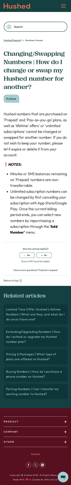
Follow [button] (11, 98)
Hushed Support (12, 40)
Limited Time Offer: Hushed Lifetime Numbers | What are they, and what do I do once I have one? (35, 314)
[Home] (35, 455)
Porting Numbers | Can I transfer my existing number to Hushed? (32, 391)
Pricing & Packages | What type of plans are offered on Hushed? (31, 356)
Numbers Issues (34, 40)
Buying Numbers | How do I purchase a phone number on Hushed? (34, 374)
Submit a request (48, 270)
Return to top (11, 280)
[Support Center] (28, 466)
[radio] (27, 255)
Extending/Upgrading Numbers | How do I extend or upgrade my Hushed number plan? (33, 337)
